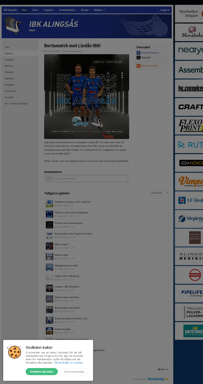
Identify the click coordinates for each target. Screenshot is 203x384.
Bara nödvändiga (74, 371)
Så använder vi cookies (68, 362)
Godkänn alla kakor (41, 371)
